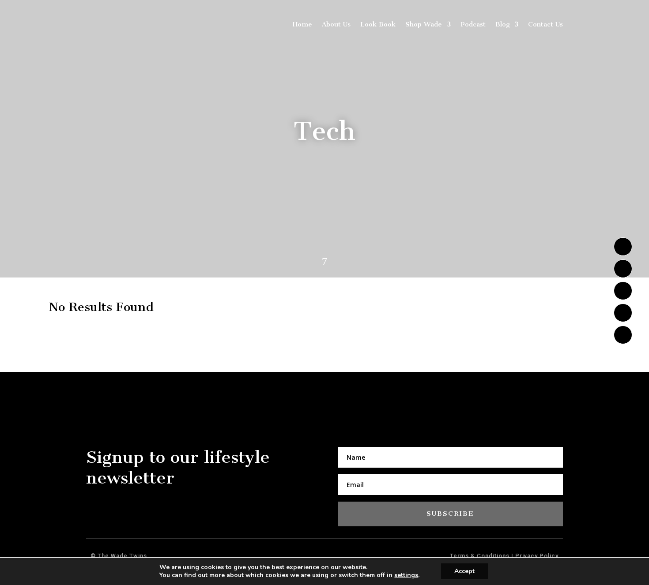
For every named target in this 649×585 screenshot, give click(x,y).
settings (406, 575)
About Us (336, 24)
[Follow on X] (623, 268)
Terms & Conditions (480, 555)
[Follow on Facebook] (623, 335)
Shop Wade (423, 24)
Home (302, 24)
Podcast (473, 24)
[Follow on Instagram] (623, 246)
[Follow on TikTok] (623, 313)
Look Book (378, 24)
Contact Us (545, 24)
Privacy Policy (535, 555)
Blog (502, 24)
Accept (464, 571)
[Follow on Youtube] (623, 290)
